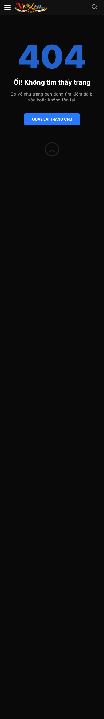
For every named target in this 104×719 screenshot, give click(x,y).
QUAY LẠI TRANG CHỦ (52, 119)
